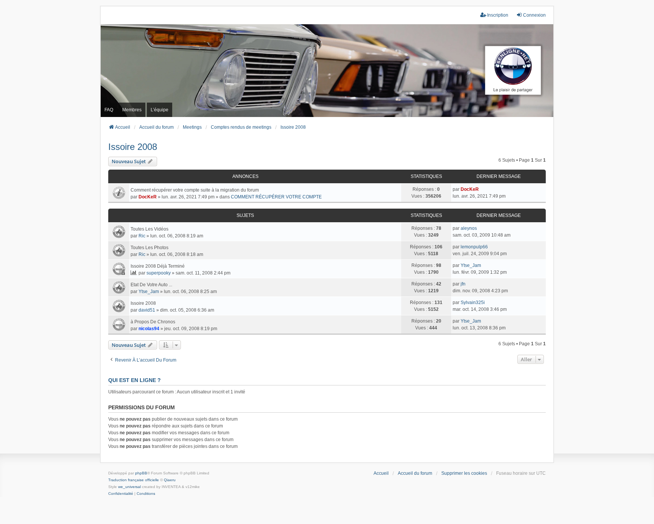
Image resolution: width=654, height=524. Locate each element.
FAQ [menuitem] (108, 109)
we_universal (129, 487)
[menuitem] (120, 493)
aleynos (469, 228)
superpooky (158, 273)
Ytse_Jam (471, 265)
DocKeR (148, 197)
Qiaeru (170, 480)
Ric (142, 236)
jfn (463, 284)
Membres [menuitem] (132, 109)
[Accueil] (327, 70)
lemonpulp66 (474, 247)
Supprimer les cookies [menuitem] (464, 473)
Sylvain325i (473, 302)
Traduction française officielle (133, 480)
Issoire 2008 (132, 147)
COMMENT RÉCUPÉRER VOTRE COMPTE (276, 197)
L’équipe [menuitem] (159, 109)
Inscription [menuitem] (497, 15)
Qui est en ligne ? (134, 380)
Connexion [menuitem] (534, 15)
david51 (147, 310)
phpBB (141, 473)
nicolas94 (149, 328)
